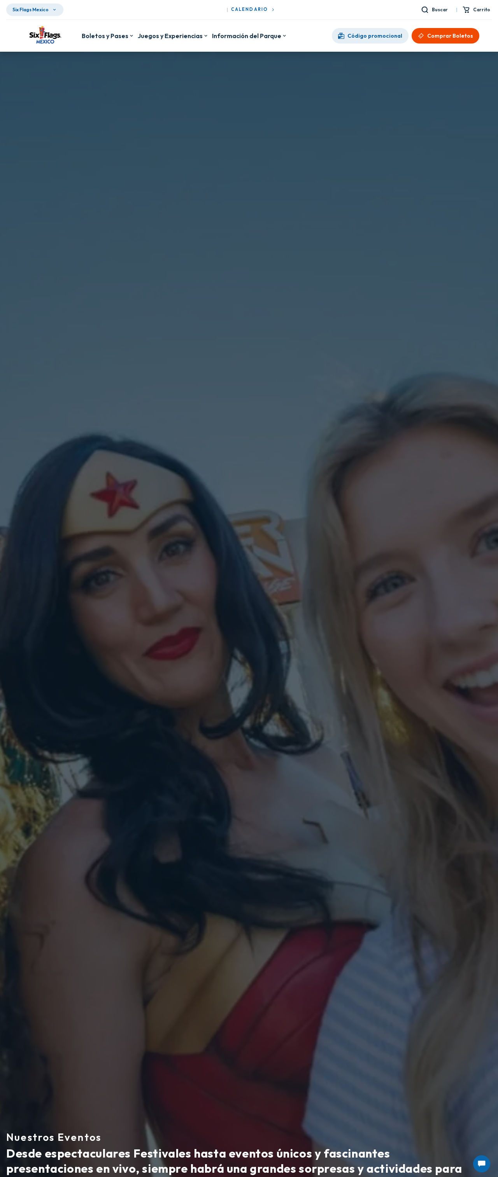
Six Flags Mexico (30, 9)
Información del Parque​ (246, 36)
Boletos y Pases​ (105, 36)
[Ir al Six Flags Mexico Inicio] (44, 36)
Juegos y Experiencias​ (170, 36)
